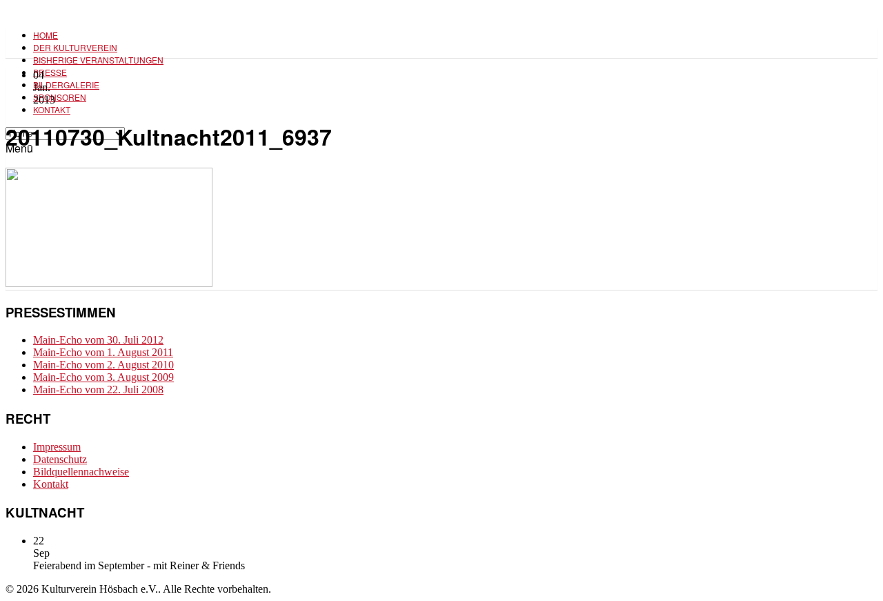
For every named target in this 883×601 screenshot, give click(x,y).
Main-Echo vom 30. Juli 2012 (98, 340)
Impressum (57, 447)
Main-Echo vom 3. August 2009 (103, 377)
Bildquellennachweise (81, 471)
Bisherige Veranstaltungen (98, 60)
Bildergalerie (66, 84)
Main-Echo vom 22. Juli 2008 (98, 389)
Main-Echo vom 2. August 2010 (103, 365)
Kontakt (51, 109)
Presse (50, 72)
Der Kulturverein (75, 47)
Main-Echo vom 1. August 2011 (103, 352)
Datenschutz (60, 459)
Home (45, 35)
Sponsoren (59, 97)
